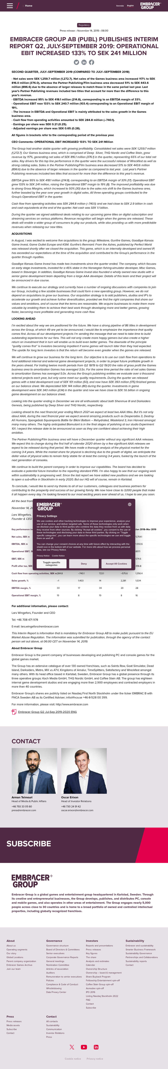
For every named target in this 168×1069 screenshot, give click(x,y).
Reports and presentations (99, 945)
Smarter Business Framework (141, 949)
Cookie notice (73, 1059)
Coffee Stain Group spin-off (100, 984)
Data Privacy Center (56, 992)
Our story (11, 953)
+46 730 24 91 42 (71, 806)
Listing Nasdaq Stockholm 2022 (102, 996)
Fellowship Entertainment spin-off (103, 980)
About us (11, 945)
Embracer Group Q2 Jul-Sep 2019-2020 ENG (47, 712)
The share (91, 957)
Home (28, 6)
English (130, 5)
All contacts (52, 1021)
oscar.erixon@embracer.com (77, 810)
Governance (54, 941)
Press (10, 1017)
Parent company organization (21, 961)
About (11, 941)
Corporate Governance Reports (62, 957)
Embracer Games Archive (19, 965)
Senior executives (55, 953)
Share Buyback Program (98, 976)
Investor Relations (55, 1033)
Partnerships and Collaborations (142, 957)
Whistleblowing (54, 988)
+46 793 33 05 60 (22, 806)
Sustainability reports (136, 961)
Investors (92, 941)
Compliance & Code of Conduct (62, 984)
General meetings (55, 961)
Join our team (14, 969)
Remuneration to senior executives (64, 976)
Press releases (93, 949)
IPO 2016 (90, 992)
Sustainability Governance (139, 953)
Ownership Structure (96, 969)
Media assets (13, 1025)
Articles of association (57, 969)
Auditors (50, 973)
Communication (54, 1029)
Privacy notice (95, 1059)
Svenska (120, 5)
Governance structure (57, 945)
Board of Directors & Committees (63, 949)
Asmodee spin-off (95, 988)
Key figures (91, 953)
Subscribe (91, 1008)
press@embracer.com (24, 810)
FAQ (88, 1000)
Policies (50, 980)
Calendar (90, 965)
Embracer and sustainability (139, 945)
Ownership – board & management (104, 973)
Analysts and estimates (97, 961)
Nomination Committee (57, 965)
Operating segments (17, 949)
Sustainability (135, 941)
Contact (90, 1004)
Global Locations (15, 957)
